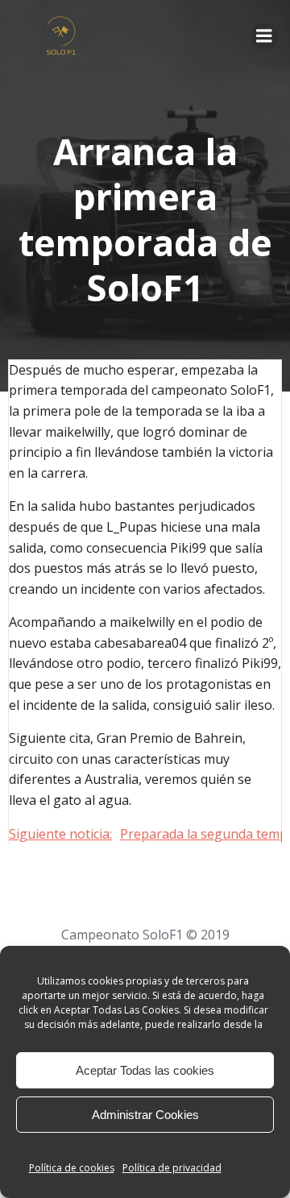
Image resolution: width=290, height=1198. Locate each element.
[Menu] (264, 36)
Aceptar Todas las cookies (145, 1070)
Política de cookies (71, 1168)
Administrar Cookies (145, 1114)
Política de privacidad (172, 1168)
